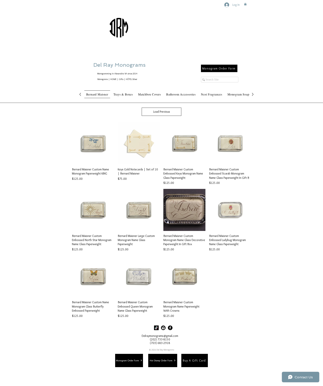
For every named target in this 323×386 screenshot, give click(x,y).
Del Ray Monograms (131, 65)
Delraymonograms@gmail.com (160, 336)
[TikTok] (156, 327)
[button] (245, 3)
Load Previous (161, 111)
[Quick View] (93, 143)
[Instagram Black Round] (163, 327)
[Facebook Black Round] (170, 327)
